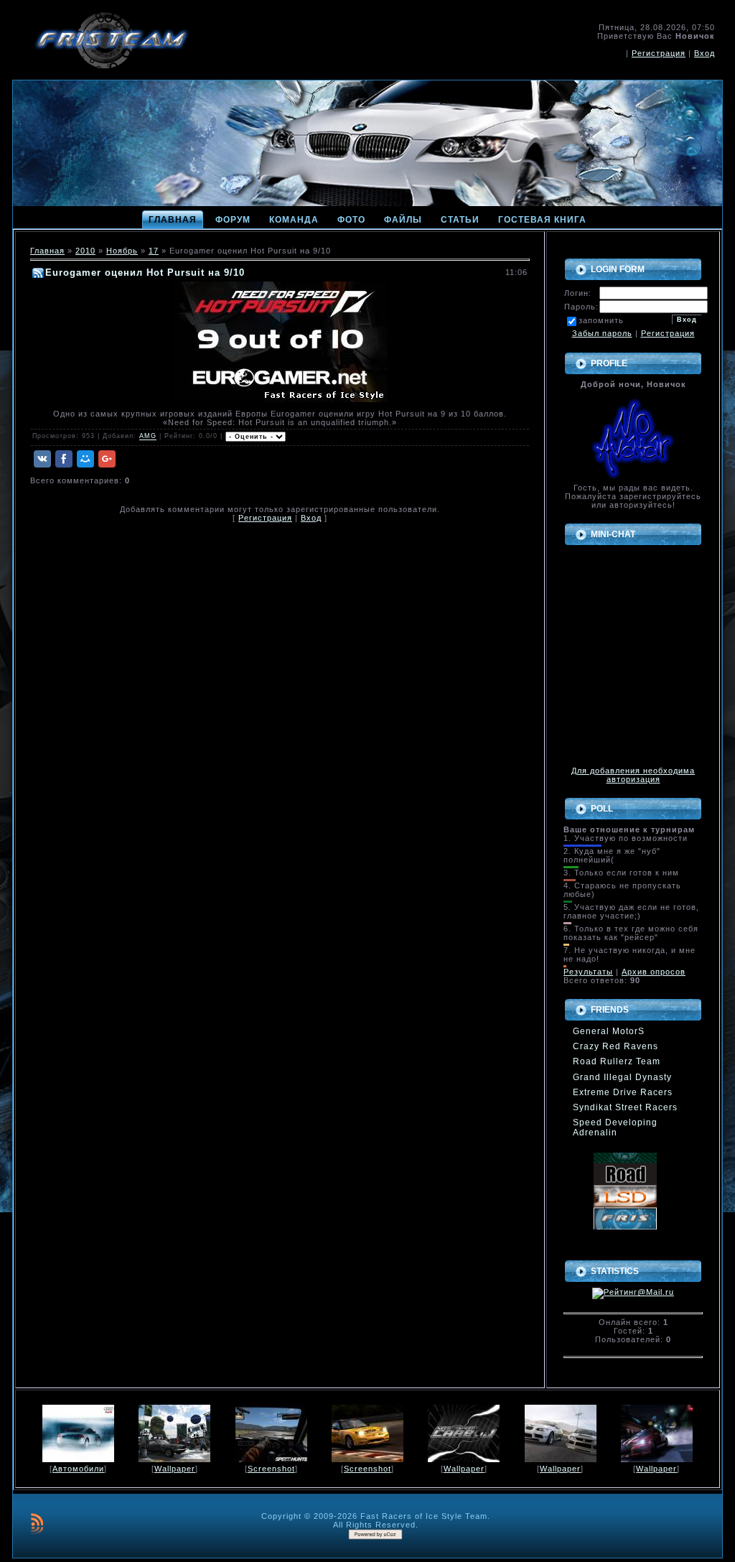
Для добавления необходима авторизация (633, 775)
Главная (47, 250)
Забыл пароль (602, 333)
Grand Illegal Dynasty (622, 1077)
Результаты (588, 971)
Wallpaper (174, 1468)
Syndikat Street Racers (625, 1107)
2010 (85, 250)
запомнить (601, 320)
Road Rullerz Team (616, 1061)
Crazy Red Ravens (615, 1046)
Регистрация (658, 53)
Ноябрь (122, 250)
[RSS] (37, 1523)
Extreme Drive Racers (623, 1092)
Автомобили (78, 1468)
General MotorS (609, 1031)
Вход (704, 53)
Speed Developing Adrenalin (615, 1127)
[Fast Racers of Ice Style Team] (625, 1218)
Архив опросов (653, 971)
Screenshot (271, 1468)
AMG (147, 436)
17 (154, 250)
